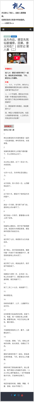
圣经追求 (14, 36)
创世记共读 (7, 36)
